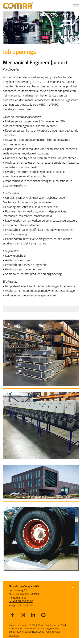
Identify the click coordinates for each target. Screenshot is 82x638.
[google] (43, 615)
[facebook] (12, 615)
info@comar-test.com (21, 605)
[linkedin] (33, 615)
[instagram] (23, 615)
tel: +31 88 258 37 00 (21, 601)
